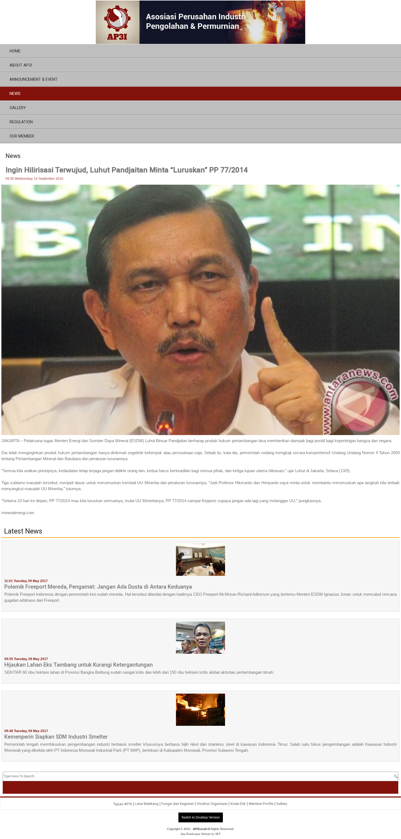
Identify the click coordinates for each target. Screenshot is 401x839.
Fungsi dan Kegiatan (177, 803)
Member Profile (261, 803)
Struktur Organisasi (212, 803)
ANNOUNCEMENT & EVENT (34, 79)
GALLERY (18, 107)
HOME (15, 51)
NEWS (15, 93)
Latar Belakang (146, 803)
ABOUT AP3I (21, 65)
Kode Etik (238, 803)
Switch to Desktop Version (200, 817)
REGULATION (21, 121)
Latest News (23, 531)
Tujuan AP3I (122, 804)
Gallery (281, 803)
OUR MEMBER (22, 136)
